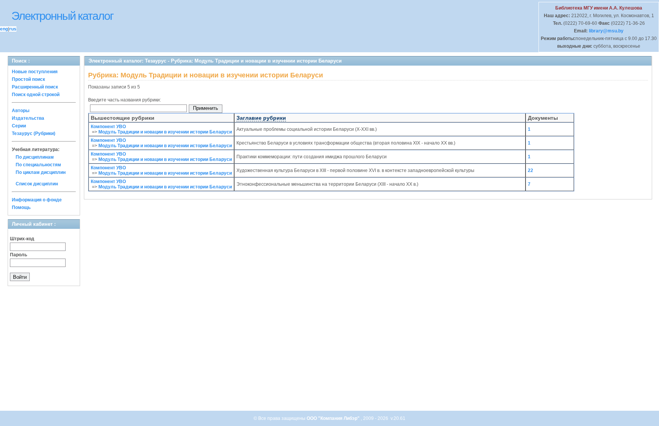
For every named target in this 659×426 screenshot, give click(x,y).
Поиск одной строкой (35, 94)
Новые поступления (35, 71)
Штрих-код (22, 238)
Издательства (28, 118)
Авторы (20, 110)
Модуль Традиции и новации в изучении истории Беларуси (165, 132)
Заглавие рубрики (261, 118)
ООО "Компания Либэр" (334, 418)
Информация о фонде (37, 200)
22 (530, 170)
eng (4, 29)
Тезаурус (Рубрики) (33, 133)
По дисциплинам (35, 157)
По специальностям (38, 164)
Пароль (18, 254)
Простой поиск (28, 79)
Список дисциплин (37, 183)
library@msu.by (606, 31)
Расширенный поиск (35, 87)
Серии (19, 126)
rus (12, 29)
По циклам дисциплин (41, 172)
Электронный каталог (62, 16)
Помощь (21, 207)
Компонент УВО (108, 126)
